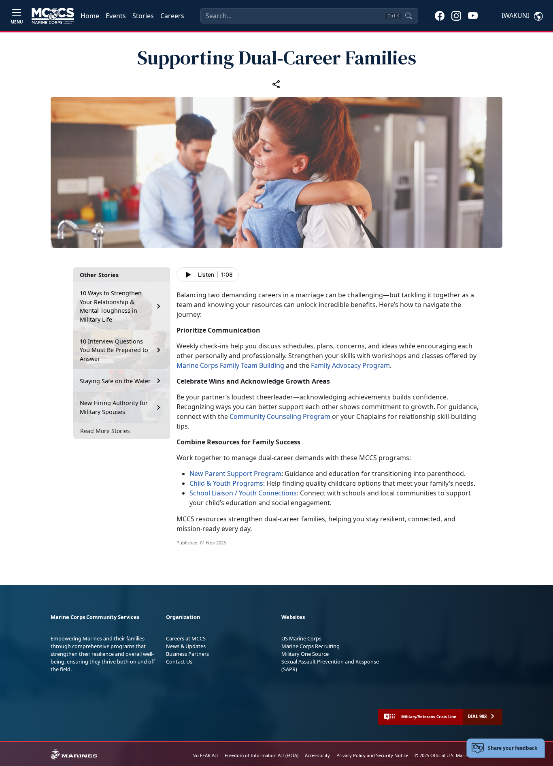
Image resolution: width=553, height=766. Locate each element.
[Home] (53, 16)
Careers (172, 15)
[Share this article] (276, 84)
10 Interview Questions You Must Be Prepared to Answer (114, 350)
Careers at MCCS (186, 638)
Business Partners (187, 653)
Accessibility (317, 755)
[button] (440, 15)
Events (116, 15)
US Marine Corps (301, 638)
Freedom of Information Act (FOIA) (261, 755)
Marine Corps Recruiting (310, 646)
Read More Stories (105, 431)
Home (90, 15)
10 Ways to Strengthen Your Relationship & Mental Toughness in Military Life (111, 306)
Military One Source (305, 653)
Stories (143, 15)
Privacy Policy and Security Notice (372, 755)
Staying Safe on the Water (115, 381)
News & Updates (186, 646)
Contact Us (179, 661)
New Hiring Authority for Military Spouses (114, 407)
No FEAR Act (205, 755)
